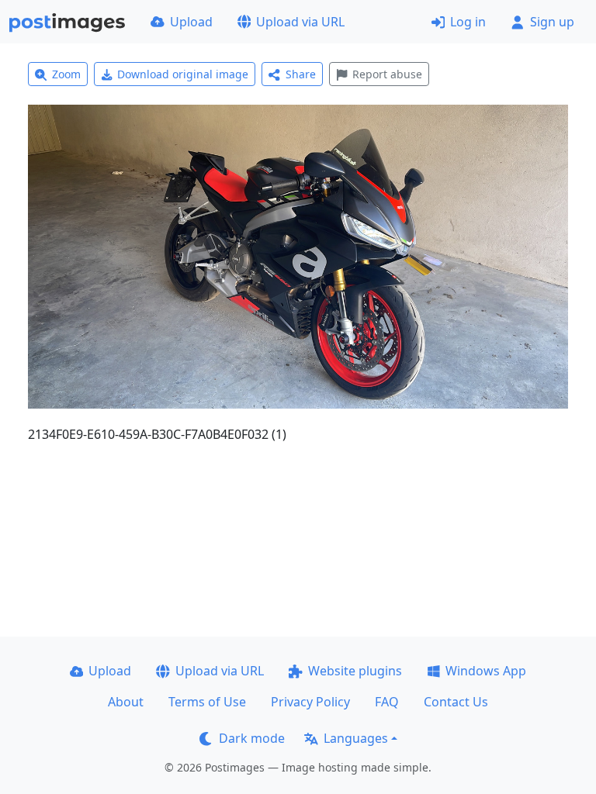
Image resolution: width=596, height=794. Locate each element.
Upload (191, 21)
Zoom (66, 74)
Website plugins (355, 670)
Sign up (552, 21)
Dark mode (252, 738)
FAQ (387, 701)
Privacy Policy (310, 701)
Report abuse (387, 74)
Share (301, 74)
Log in (468, 21)
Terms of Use (207, 701)
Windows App (485, 670)
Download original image (182, 74)
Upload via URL (300, 21)
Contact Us (456, 701)
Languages (356, 738)
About (126, 701)
